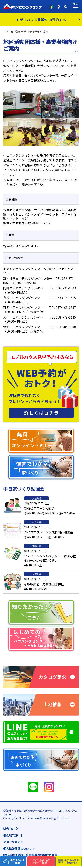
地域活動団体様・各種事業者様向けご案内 (30, 855)
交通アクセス (11, 842)
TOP (5, 31)
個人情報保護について (17, 849)
